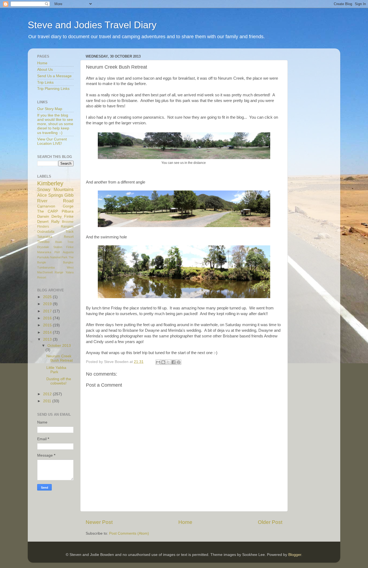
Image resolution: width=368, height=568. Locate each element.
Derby (56, 216)
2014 (48, 332)
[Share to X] (168, 362)
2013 (48, 339)
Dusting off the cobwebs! (58, 381)
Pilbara (68, 211)
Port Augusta (64, 252)
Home (185, 522)
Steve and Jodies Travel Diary (92, 24)
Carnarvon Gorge (55, 206)
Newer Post (99, 522)
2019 (48, 304)
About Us (45, 70)
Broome (68, 222)
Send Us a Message (54, 76)
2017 (48, 311)
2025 (48, 297)
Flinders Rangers (55, 226)
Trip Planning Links (53, 89)
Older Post (270, 522)
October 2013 (59, 346)
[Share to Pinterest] (178, 362)
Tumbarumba (46, 267)
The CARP (47, 211)
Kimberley (50, 183)
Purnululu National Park (52, 257)
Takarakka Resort (55, 237)
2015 (48, 325)
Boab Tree (64, 242)
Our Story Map (49, 109)
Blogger (294, 555)
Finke (70, 247)
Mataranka (44, 252)
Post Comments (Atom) (129, 533)
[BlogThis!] (163, 362)
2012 (48, 394)
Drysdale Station (49, 247)
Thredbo (43, 242)
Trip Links (45, 82)
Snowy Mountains (55, 189)
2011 (47, 401)
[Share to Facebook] (173, 362)
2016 (48, 318)
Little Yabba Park (56, 370)
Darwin (43, 216)
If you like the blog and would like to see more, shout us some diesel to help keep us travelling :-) (55, 124)
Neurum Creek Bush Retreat (59, 358)
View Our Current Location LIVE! (52, 141)
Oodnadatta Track (55, 232)
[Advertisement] (316, 133)
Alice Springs (50, 195)
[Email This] (158, 362)
